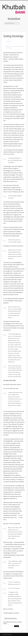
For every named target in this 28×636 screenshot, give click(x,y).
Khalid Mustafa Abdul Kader (11, 618)
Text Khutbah (8, 48)
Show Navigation (22, 14)
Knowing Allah (21, 46)
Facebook (10, 27)
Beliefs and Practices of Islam (12, 46)
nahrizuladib (8, 41)
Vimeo (17, 27)
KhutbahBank (14, 18)
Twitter (14, 27)
